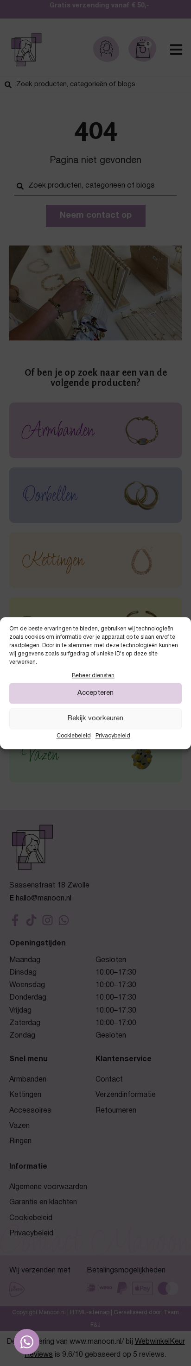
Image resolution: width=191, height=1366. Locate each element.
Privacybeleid (113, 735)
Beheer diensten (93, 675)
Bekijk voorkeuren (95, 719)
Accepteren (95, 693)
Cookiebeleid (74, 735)
